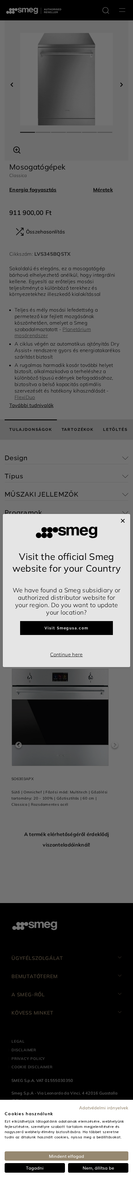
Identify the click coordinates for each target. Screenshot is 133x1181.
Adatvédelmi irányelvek (103, 1107)
